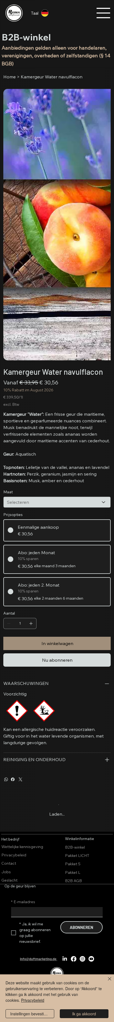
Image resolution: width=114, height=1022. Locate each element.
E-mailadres (23, 901)
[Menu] (103, 13)
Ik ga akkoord (84, 1013)
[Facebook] (12, 779)
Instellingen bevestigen (30, 1013)
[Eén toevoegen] (31, 623)
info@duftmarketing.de (38, 959)
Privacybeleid (32, 1000)
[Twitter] (20, 779)
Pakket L (72, 872)
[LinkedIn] (65, 959)
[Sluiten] (106, 982)
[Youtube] (91, 959)
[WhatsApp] (6, 779)
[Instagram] (82, 959)
